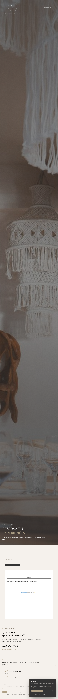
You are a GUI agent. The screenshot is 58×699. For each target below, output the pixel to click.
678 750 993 (10, 646)
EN (39, 7)
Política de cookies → (38, 694)
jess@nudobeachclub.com (9, 649)
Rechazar (48, 690)
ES (36, 7)
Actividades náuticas (12, 559)
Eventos (40, 556)
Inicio (4, 524)
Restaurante (9, 556)
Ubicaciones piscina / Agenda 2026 (26, 556)
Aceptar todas (37, 690)
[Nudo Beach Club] (12, 8)
